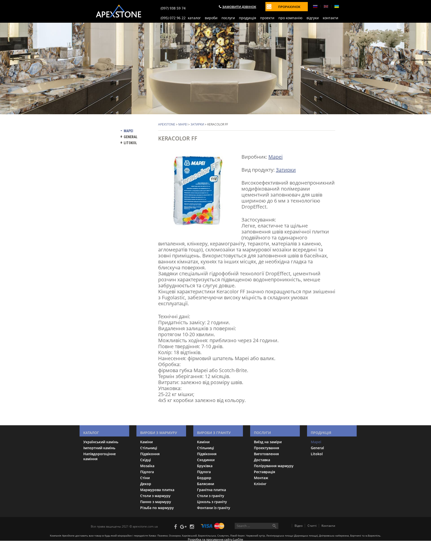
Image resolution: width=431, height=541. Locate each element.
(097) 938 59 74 (173, 8)
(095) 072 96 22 (173, 17)
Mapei (182, 124)
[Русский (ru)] (317, 6)
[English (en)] (328, 6)
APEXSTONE (166, 124)
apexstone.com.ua (145, 526)
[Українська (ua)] (336, 6)
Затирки (197, 124)
